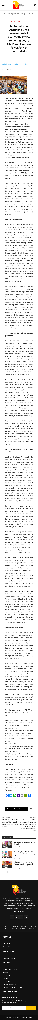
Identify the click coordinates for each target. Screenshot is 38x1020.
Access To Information (5, 847)
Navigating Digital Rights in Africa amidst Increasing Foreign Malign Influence (24, 854)
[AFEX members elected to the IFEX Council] (7, 845)
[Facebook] (12, 917)
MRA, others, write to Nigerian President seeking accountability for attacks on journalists (24, 864)
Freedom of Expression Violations (5, 866)
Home (3, 13)
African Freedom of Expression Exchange (21, 1017)
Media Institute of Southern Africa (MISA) (15, 64)
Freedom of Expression (13, 13)
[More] (31, 809)
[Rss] (26, 917)
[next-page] (6, 872)
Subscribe (31, 1008)
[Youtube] (21, 917)
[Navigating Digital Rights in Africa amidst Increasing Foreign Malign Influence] (7, 854)
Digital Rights (6, 857)
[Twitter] (17, 917)
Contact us (31, 928)
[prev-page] (3, 872)
